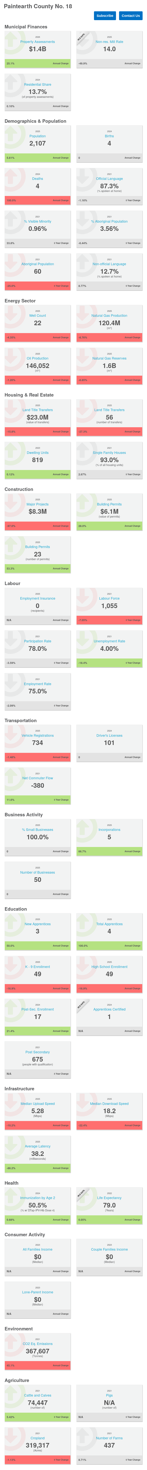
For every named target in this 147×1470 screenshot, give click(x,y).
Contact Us (131, 16)
